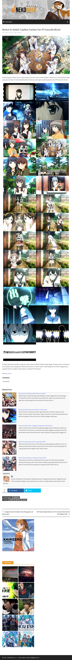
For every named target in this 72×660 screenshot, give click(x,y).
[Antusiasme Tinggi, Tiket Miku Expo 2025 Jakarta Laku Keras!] (26, 623)
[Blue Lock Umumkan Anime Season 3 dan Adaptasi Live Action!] (10, 590)
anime (11, 500)
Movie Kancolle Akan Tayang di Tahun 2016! (32, 458)
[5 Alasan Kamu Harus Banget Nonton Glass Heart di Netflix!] (10, 623)
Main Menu (8, 22)
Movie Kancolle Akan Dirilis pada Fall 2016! (32, 442)
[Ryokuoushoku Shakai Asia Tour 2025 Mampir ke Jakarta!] (26, 639)
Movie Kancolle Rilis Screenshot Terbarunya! (33, 409)
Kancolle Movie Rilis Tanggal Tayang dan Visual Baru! (35, 426)
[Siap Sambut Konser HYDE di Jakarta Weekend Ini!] (26, 574)
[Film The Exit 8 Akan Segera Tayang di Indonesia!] (10, 607)
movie (24, 500)
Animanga (16, 497)
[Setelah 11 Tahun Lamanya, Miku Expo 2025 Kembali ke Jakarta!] (10, 639)
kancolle (18, 500)
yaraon (9, 373)
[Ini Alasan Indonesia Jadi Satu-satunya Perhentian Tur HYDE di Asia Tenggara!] (10, 574)
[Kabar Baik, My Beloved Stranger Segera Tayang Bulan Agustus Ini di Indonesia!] (26, 607)
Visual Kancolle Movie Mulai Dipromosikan (32, 393)
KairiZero (19, 32)
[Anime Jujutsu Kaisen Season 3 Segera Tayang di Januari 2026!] (26, 590)
